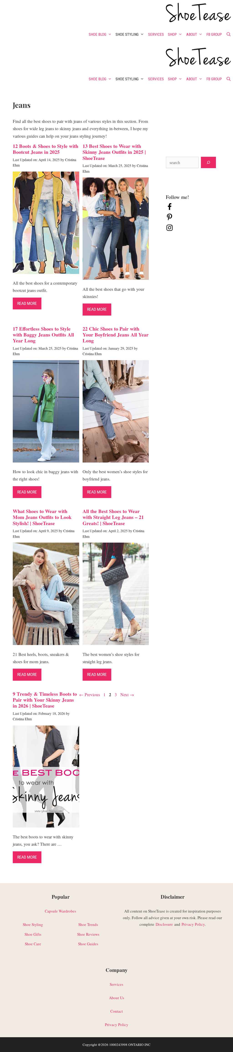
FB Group (214, 34)
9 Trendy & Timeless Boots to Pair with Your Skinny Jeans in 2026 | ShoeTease (45, 700)
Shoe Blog (97, 34)
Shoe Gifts (33, 934)
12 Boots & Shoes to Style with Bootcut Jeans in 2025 (45, 149)
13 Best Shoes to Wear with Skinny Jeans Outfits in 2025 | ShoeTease (114, 152)
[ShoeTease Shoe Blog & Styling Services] (198, 13)
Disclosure (164, 924)
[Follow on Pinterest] (169, 219)
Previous (89, 694)
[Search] (208, 162)
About (191, 34)
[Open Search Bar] (228, 34)
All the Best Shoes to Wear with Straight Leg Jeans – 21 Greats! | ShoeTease (113, 517)
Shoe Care (33, 943)
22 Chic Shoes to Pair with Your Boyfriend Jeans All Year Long (116, 334)
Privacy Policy (193, 924)
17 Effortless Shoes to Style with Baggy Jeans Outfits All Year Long (43, 334)
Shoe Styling (127, 34)
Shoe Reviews (88, 934)
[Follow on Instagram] (169, 230)
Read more (27, 303)
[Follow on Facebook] (169, 209)
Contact (116, 1011)
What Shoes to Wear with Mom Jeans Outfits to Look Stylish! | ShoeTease (42, 517)
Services (156, 34)
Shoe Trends (88, 924)
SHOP (172, 34)
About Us (116, 997)
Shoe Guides (88, 943)
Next (127, 694)
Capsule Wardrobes (60, 911)
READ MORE (27, 857)
